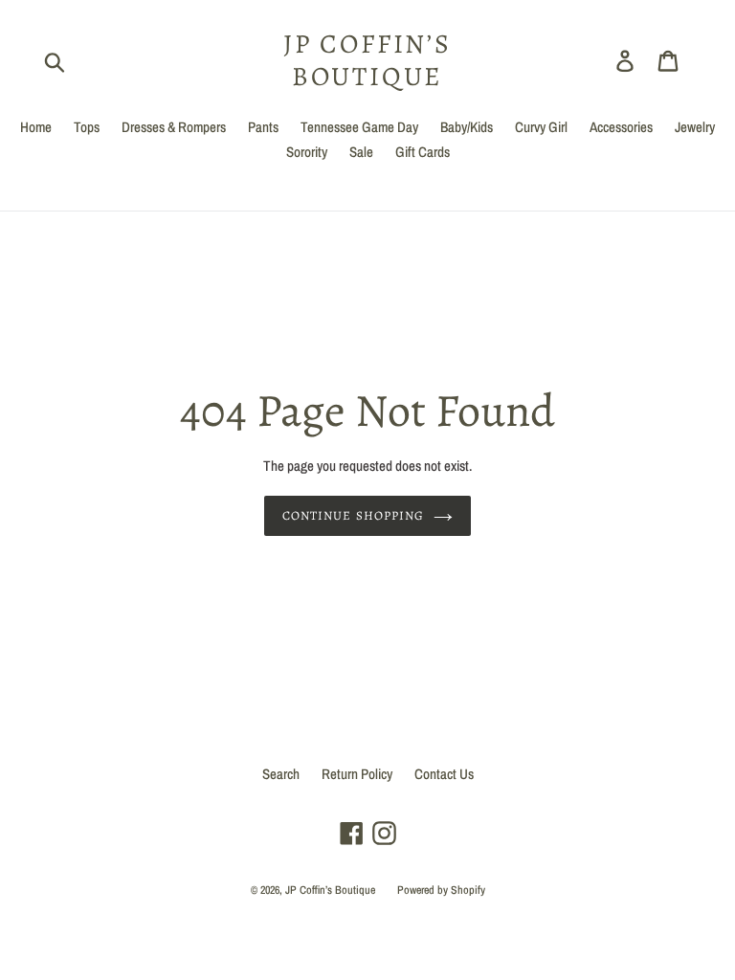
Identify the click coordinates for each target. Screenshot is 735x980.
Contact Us (444, 774)
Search (281, 774)
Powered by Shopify (441, 890)
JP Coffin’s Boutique (367, 61)
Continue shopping (353, 515)
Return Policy (357, 774)
